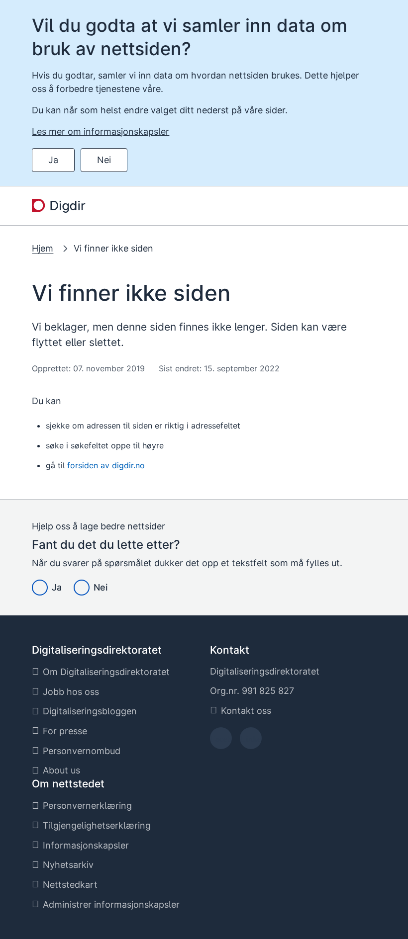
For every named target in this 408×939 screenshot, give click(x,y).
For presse (65, 731)
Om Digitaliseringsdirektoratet (106, 672)
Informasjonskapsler (86, 845)
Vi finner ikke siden (113, 248)
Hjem (42, 248)
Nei (104, 160)
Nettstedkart (70, 884)
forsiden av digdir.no (106, 465)
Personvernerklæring (87, 805)
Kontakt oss (246, 710)
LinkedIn (250, 741)
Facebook (221, 741)
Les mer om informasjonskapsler (100, 131)
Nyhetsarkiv (68, 864)
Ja (53, 160)
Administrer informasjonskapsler (111, 904)
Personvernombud (81, 751)
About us (61, 770)
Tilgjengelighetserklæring (97, 825)
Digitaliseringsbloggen (90, 711)
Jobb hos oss (71, 691)
